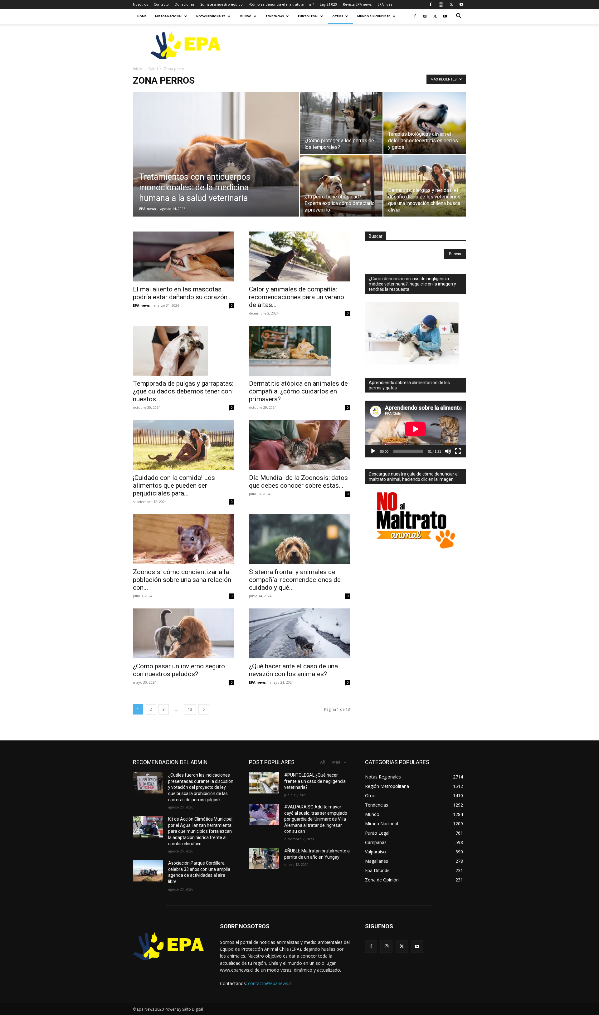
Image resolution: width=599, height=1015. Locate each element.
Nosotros (140, 4)
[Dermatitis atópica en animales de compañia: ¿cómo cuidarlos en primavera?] (299, 351)
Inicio (137, 68)
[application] (415, 429)
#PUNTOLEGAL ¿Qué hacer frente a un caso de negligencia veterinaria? (315, 781)
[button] (458, 17)
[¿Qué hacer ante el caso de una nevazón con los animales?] (299, 633)
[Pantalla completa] (458, 451)
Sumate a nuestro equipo (221, 4)
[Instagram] (441, 4)
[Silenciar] (448, 451)
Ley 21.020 (328, 4)
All (322, 762)
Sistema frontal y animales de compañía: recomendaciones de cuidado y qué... (295, 579)
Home (141, 16)
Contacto (161, 4)
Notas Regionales (211, 16)
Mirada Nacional (168, 16)
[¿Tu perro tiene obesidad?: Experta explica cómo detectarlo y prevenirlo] (341, 186)
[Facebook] (430, 4)
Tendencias (274, 16)
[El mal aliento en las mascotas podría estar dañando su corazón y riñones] (183, 256)
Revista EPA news (357, 4)
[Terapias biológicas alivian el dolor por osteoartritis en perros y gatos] (424, 123)
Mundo (245, 16)
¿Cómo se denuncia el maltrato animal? (281, 4)
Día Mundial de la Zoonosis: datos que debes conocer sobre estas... (298, 481)
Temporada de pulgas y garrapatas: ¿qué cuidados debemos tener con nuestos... (183, 391)
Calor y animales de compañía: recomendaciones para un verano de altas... (296, 297)
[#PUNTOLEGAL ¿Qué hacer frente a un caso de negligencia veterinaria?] (264, 782)
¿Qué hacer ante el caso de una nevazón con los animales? (293, 670)
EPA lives (384, 4)
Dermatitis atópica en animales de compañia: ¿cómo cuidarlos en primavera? (298, 391)
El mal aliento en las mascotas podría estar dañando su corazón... (182, 293)
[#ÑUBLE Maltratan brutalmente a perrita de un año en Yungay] (264, 858)
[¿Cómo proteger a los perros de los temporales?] (341, 123)
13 (190, 709)
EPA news (147, 208)
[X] (451, 4)
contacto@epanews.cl (270, 983)
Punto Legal (308, 16)
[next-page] (203, 709)
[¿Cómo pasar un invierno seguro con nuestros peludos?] (183, 633)
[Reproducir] (373, 451)
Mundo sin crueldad (374, 16)
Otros (337, 16)
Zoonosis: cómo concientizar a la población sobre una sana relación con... (182, 579)
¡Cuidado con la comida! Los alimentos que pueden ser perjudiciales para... (174, 485)
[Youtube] (461, 4)
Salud (153, 68)
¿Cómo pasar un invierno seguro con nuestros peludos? (179, 670)
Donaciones (184, 4)
